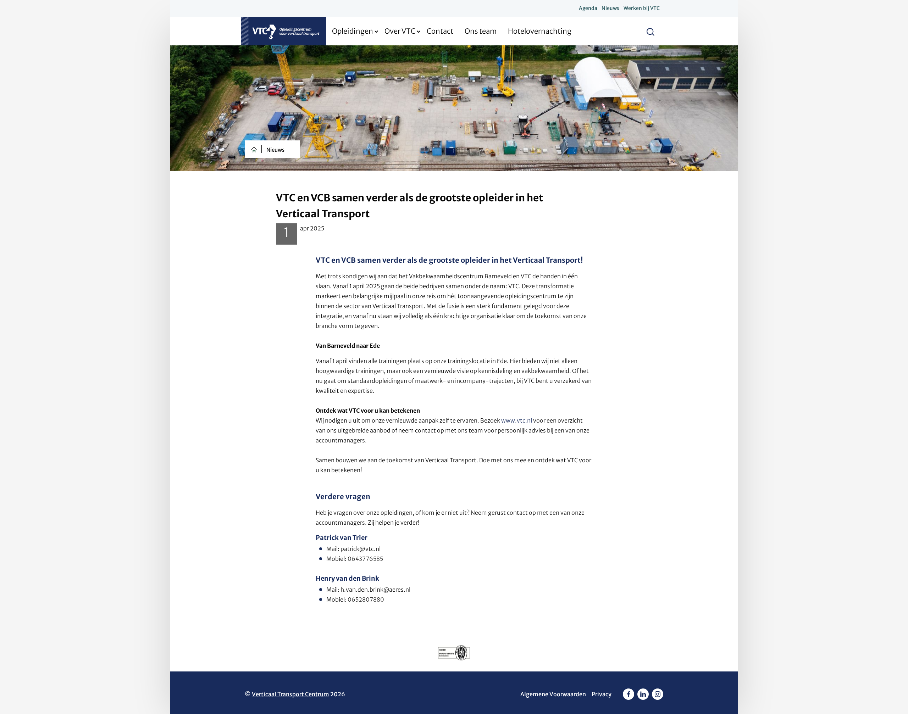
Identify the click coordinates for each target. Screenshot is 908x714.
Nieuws (275, 149)
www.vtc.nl (516, 420)
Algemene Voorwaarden (553, 694)
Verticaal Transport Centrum (290, 694)
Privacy (601, 694)
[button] (650, 31)
